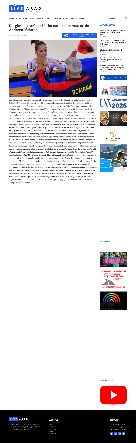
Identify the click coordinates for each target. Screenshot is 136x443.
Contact (82, 18)
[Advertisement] (86, 8)
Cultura (49, 18)
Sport (32, 18)
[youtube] (120, 434)
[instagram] (116, 434)
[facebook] (112, 434)
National (52, 429)
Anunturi (73, 18)
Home (11, 18)
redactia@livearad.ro (117, 424)
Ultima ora (53, 434)
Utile (65, 18)
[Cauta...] (126, 18)
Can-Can (57, 18)
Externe (40, 18)
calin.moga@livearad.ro (119, 429)
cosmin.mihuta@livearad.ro (120, 427)
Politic (25, 18)
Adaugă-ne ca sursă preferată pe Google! (82, 35)
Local (18, 18)
